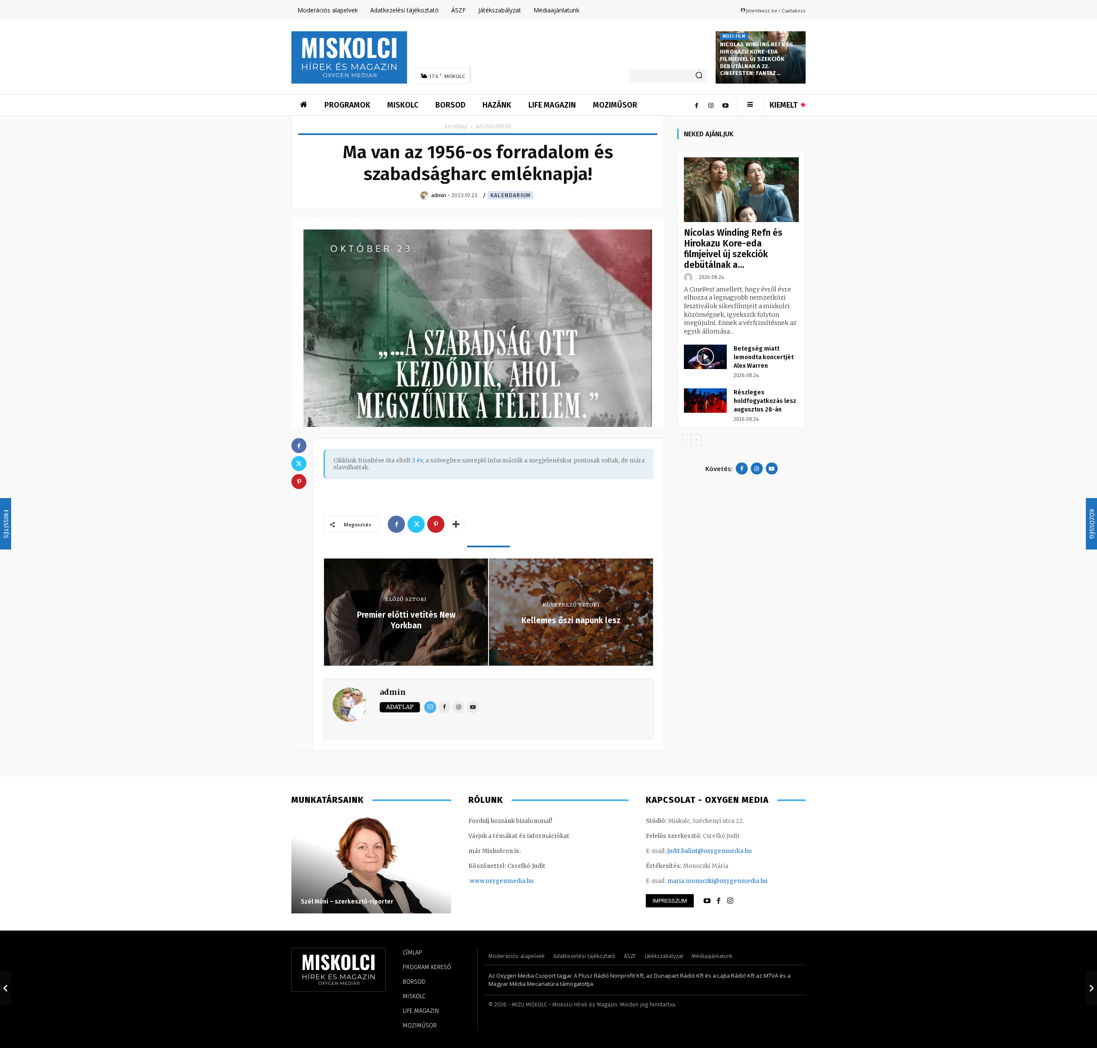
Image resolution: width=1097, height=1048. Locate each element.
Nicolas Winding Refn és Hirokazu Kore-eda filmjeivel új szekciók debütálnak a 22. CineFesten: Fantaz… (757, 59)
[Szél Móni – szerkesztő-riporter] (371, 864)
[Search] (699, 76)
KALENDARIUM (510, 195)
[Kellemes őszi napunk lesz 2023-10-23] (1091, 988)
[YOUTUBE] (707, 901)
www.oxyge (486, 881)
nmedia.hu (518, 881)
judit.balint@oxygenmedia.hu (709, 851)
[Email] (430, 707)
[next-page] (696, 439)
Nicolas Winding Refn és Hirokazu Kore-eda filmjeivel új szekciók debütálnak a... (733, 248)
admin (393, 692)
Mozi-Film (733, 36)
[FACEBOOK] (718, 901)
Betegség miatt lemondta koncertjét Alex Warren (764, 357)
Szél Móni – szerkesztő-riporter (347, 901)
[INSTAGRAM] (730, 901)
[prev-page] (682, 439)
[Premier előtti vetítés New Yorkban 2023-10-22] (5, 988)
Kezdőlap (456, 126)
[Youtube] (725, 105)
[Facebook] (696, 105)
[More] (456, 524)
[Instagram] (711, 105)
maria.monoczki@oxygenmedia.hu (717, 881)
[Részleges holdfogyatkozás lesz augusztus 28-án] (705, 400)
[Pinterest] (435, 524)
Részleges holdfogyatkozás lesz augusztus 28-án (765, 401)
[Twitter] (416, 524)
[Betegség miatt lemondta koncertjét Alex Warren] (705, 357)
